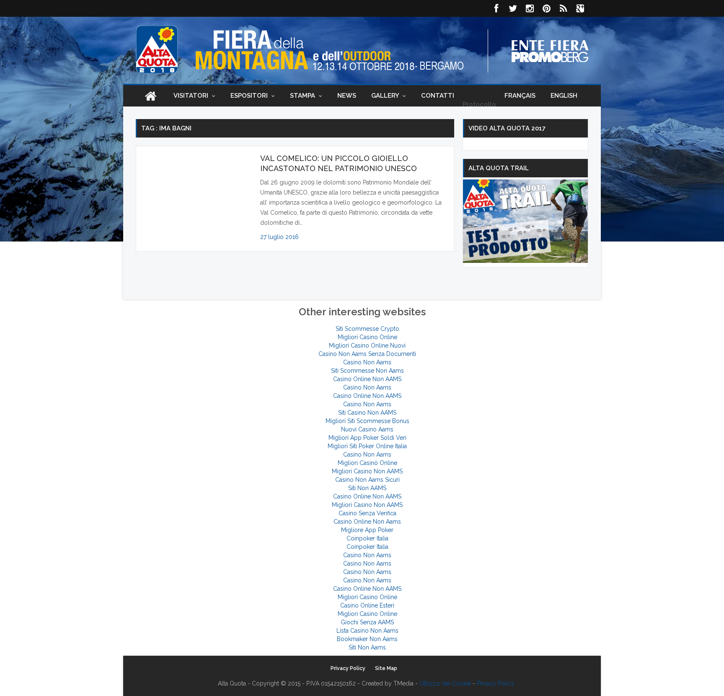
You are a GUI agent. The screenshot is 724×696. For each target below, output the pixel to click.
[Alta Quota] (157, 49)
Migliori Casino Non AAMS (367, 471)
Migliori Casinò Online (367, 463)
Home (150, 95)
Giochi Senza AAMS (367, 622)
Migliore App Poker (367, 530)
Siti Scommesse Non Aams (367, 370)
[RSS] (563, 8)
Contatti (437, 95)
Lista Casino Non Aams (367, 630)
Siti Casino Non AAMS (367, 412)
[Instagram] (529, 8)
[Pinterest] (546, 8)
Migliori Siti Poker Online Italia (367, 446)
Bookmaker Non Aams (367, 639)
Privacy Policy (348, 668)
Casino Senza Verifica (367, 513)
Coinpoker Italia (367, 538)
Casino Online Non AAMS (367, 379)
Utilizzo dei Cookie (445, 683)
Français (519, 95)
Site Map (386, 668)
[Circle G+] (579, 8)
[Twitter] (512, 8)
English (564, 95)
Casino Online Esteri (367, 605)
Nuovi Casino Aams (367, 429)
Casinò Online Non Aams (367, 521)
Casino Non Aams (367, 362)
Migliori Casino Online (367, 337)
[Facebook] (496, 8)
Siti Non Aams (367, 647)
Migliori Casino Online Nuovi (367, 345)
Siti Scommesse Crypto (367, 328)
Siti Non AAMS (367, 488)
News (346, 95)
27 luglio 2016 (279, 237)
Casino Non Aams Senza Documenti (367, 354)
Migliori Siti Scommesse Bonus (367, 421)
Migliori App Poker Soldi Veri (367, 437)
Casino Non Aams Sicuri (367, 479)
